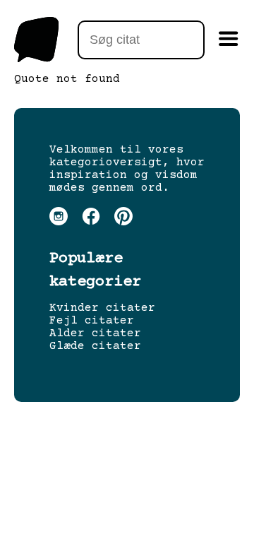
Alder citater (95, 333)
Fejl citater (91, 320)
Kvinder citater (102, 308)
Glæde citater (95, 346)
